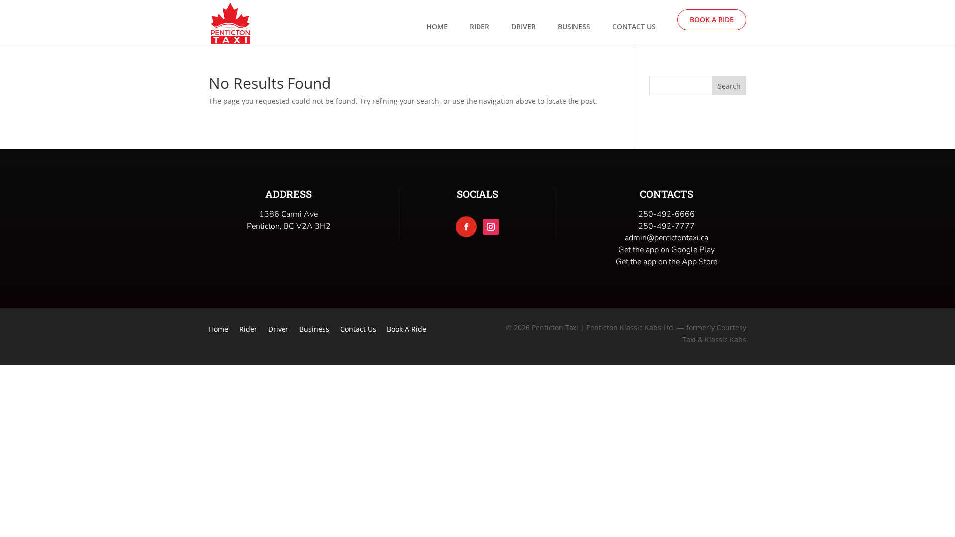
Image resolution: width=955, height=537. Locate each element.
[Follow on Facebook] (466, 226)
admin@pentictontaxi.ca (666, 237)
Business (574, 27)
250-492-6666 (666, 214)
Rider (479, 27)
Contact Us (634, 27)
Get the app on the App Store (666, 261)
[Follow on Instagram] (491, 227)
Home (437, 27)
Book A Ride (712, 19)
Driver (523, 27)
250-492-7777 (666, 226)
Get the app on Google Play (666, 249)
